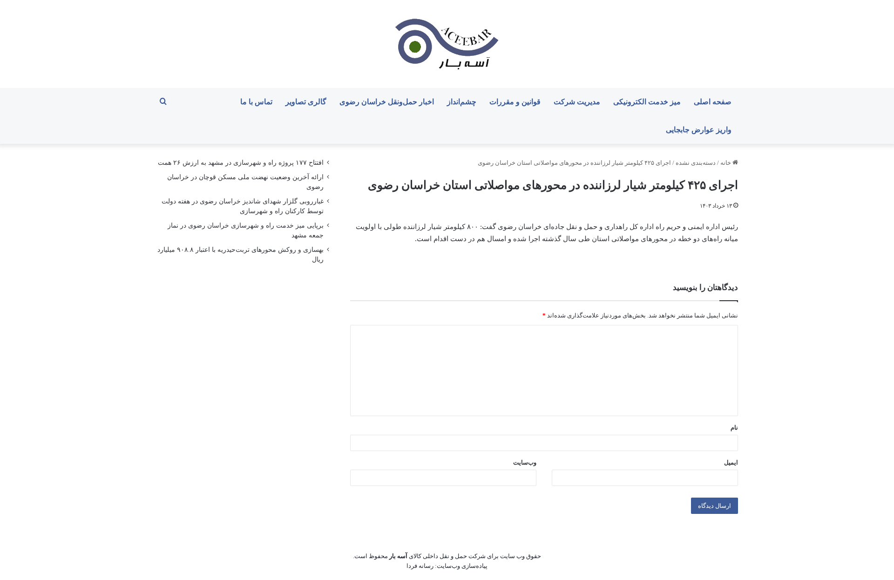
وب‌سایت (524, 462)
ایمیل (731, 462)
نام (734, 427)
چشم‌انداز (461, 102)
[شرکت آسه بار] (447, 44)
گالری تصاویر (305, 102)
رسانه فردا (419, 565)
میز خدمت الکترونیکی (647, 102)
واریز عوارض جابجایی (698, 130)
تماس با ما (256, 102)
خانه (726, 162)
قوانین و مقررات (515, 102)
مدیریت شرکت (577, 102)
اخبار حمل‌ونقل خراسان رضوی (386, 102)
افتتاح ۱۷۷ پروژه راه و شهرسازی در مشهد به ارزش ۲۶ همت (241, 162)
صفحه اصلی (712, 102)
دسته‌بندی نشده (696, 162)
